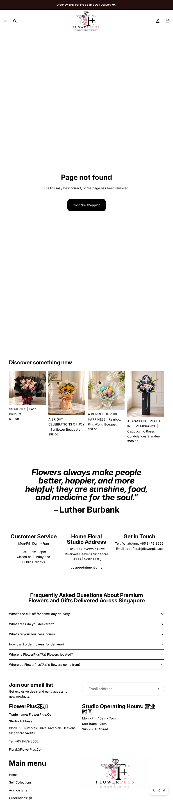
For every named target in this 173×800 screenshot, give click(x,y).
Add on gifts (18, 790)
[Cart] (168, 21)
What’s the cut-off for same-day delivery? (40, 614)
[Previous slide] (14, 388)
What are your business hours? (32, 634)
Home (13, 775)
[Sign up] (157, 689)
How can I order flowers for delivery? (36, 644)
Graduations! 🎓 (20, 798)
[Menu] (5, 21)
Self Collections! (20, 782)
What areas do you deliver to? (31, 624)
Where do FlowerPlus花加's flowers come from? (44, 664)
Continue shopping (86, 205)
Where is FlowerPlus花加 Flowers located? (41, 654)
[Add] (157, 410)
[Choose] (39, 398)
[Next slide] (41, 388)
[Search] (15, 21)
